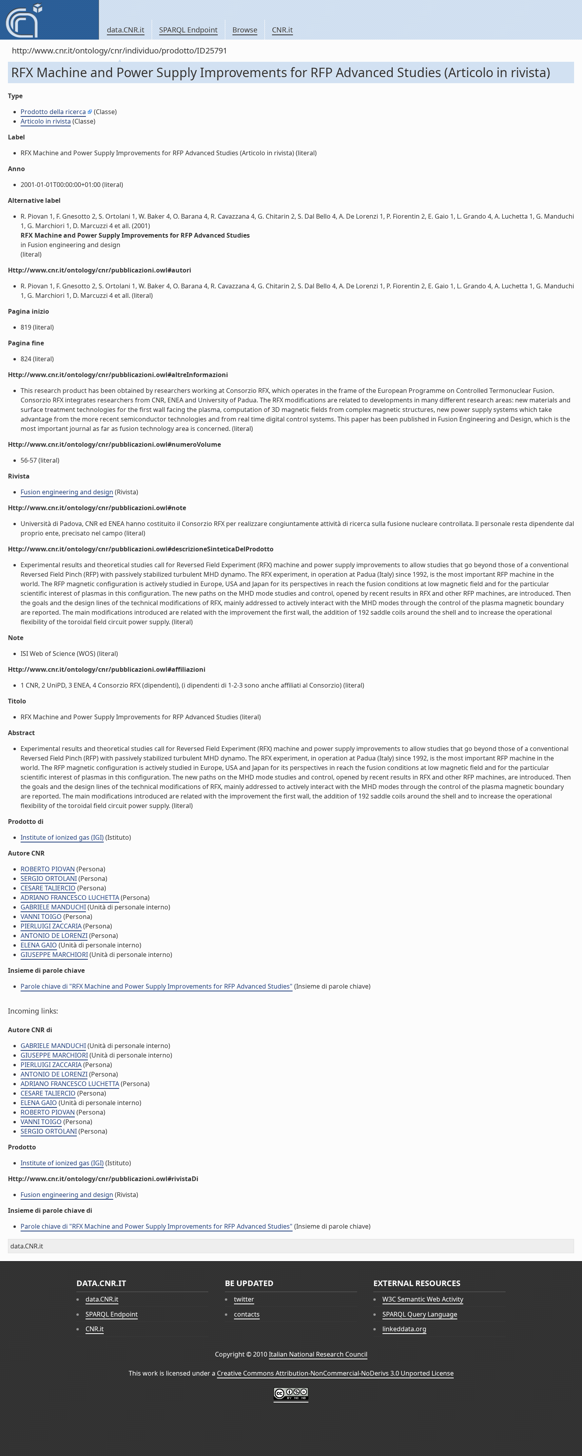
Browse (244, 29)
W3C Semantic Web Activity (422, 1299)
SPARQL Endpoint (188, 29)
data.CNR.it (126, 29)
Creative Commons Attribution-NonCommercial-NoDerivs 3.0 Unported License (335, 1373)
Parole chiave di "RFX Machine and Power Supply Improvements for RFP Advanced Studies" (157, 986)
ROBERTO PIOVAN (48, 869)
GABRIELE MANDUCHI (53, 907)
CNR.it (282, 29)
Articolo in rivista (46, 121)
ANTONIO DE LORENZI (54, 935)
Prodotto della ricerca (53, 111)
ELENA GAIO (39, 945)
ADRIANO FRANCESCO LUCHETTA (70, 897)
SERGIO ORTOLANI (49, 878)
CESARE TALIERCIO (48, 888)
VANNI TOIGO (41, 916)
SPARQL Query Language (419, 1314)
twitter (244, 1299)
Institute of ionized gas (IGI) (62, 837)
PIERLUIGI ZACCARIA (51, 926)
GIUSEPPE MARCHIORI (54, 954)
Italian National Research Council (318, 1354)
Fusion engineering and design (67, 492)
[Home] (49, 20)
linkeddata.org (404, 1329)
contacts (247, 1314)
